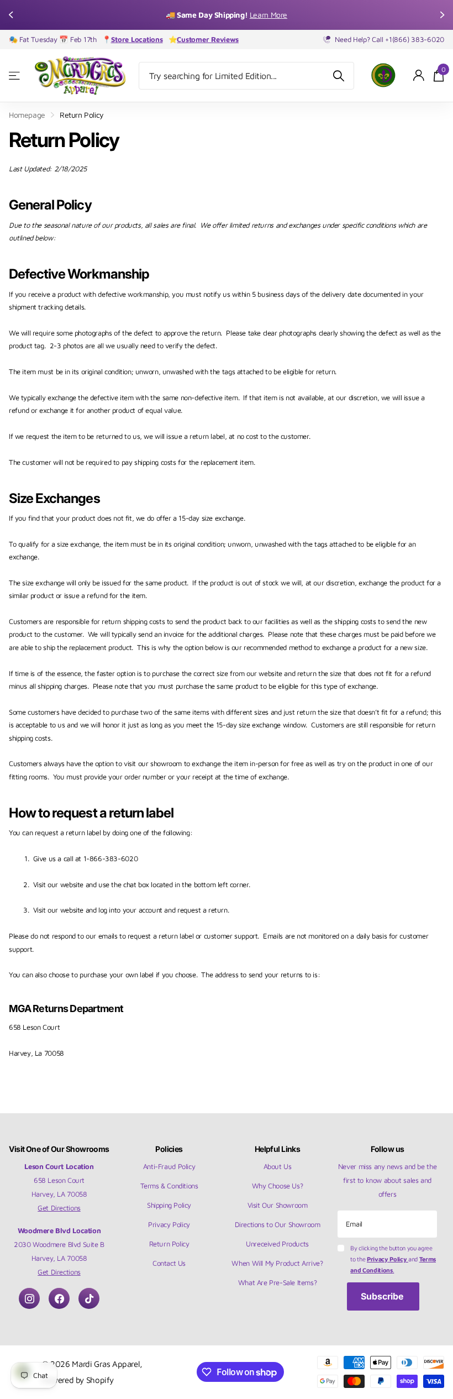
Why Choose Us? (277, 1185)
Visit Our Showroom (277, 1205)
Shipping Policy (169, 1205)
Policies (169, 1149)
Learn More (279, 14)
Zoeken (339, 76)
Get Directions (59, 1207)
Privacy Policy (169, 1224)
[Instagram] (29, 1298)
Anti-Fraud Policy (169, 1166)
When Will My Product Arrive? (277, 1263)
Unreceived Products (277, 1243)
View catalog (15, 75)
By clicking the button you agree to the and (393, 1259)
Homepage (27, 114)
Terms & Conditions (169, 1185)
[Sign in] (419, 75)
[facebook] (59, 1298)
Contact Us (169, 1263)
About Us (278, 1166)
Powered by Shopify (78, 1380)
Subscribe (383, 1296)
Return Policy (169, 1243)
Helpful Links (278, 1149)
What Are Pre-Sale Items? (277, 1282)
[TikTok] (88, 1298)
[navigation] (12, 15)
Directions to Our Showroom (277, 1224)
